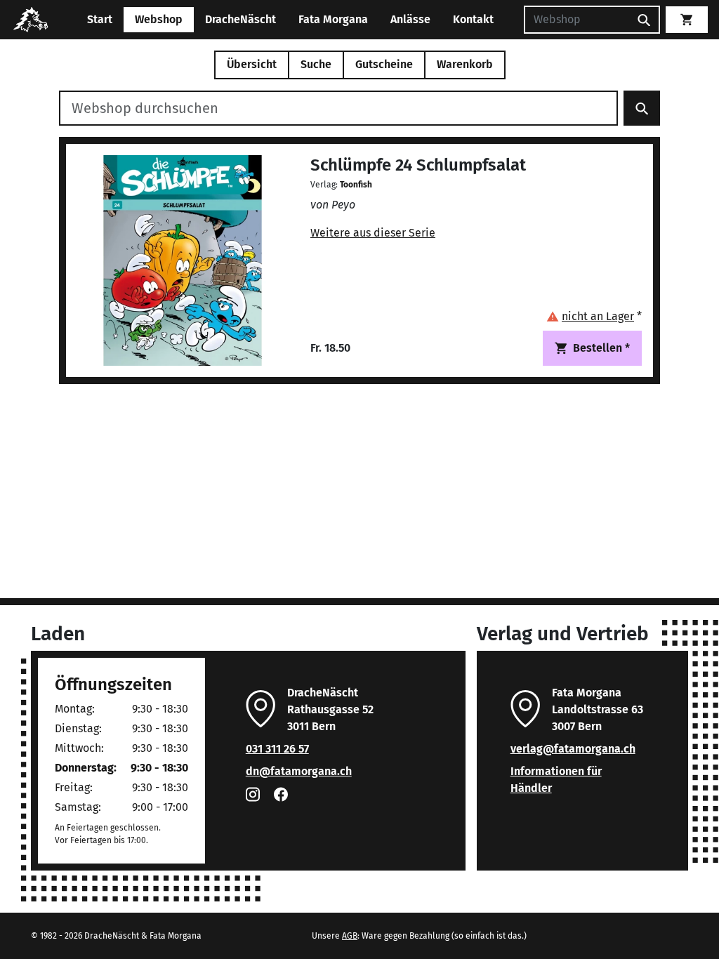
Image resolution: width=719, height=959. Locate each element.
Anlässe (410, 19)
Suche (316, 64)
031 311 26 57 (277, 748)
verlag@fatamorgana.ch (572, 748)
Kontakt (473, 19)
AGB (349, 936)
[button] (594, 316)
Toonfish (356, 185)
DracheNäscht (240, 19)
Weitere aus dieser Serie (372, 232)
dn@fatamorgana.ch (299, 771)
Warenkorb (465, 64)
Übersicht (252, 64)
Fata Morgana (333, 19)
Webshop (159, 19)
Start (99, 19)
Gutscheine (384, 64)
